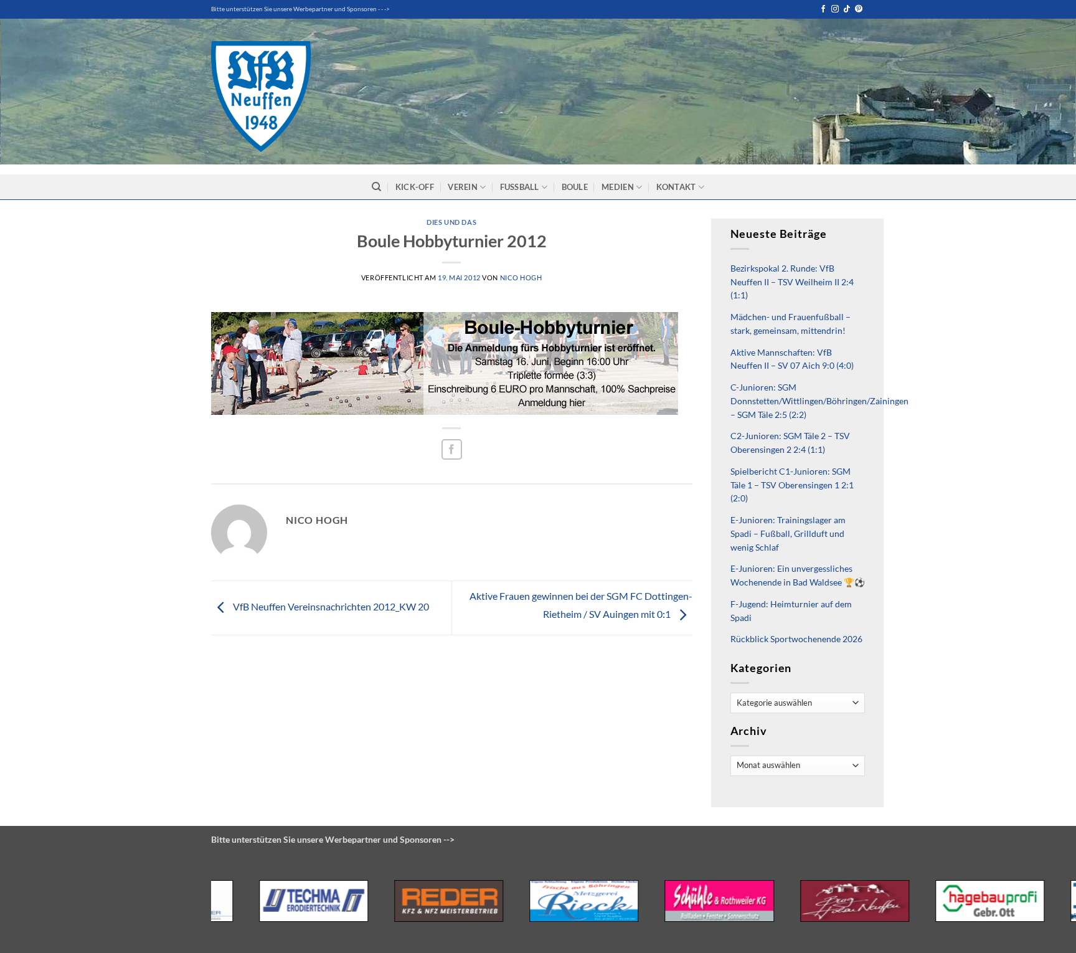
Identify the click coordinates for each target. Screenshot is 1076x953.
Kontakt (676, 187)
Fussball (519, 187)
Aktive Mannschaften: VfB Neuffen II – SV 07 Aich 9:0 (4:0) (792, 359)
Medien (618, 187)
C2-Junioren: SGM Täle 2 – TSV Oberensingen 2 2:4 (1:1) (790, 443)
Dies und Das (451, 222)
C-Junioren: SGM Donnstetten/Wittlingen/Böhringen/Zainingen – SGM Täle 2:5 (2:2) (819, 401)
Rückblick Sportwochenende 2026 (796, 639)
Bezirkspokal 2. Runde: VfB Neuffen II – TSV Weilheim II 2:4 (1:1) (792, 282)
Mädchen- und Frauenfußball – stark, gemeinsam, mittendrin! (790, 324)
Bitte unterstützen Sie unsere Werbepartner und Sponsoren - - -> (300, 9)
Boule (575, 187)
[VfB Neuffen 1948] (261, 96)
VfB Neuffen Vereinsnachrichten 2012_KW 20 (330, 606)
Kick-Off (414, 187)
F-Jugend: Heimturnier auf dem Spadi (791, 611)
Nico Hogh (521, 277)
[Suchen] (376, 187)
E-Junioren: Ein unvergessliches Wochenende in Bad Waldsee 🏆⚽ (797, 575)
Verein (463, 187)
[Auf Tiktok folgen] (847, 9)
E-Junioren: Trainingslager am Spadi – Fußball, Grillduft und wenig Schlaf (788, 533)
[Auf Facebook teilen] (451, 449)
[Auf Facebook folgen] (823, 9)
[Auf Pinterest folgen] (858, 9)
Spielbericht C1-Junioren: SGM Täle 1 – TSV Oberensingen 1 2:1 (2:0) (792, 485)
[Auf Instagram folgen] (835, 9)
